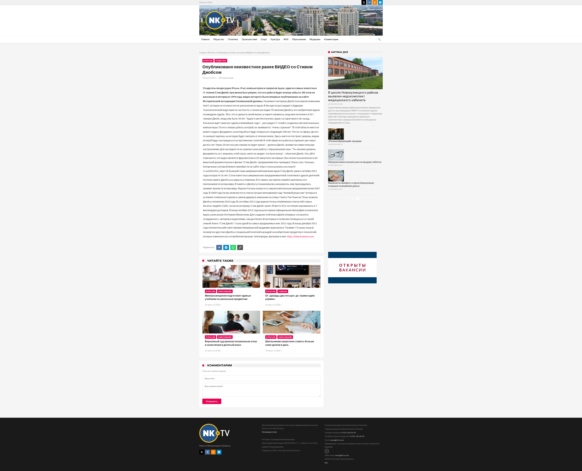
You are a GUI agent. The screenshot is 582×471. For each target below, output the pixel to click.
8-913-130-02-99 (349, 432)
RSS (326, 463)
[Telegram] (380, 2)
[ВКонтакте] (219, 247)
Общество (221, 61)
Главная (202, 52)
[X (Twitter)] (363, 2)
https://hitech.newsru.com (300, 236)
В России (211, 52)
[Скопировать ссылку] (240, 247)
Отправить (212, 401)
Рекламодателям (269, 432)
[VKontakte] (369, 2)
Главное (282, 291)
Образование (224, 291)
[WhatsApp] (233, 247)
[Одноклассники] (374, 2)
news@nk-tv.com (337, 440)
